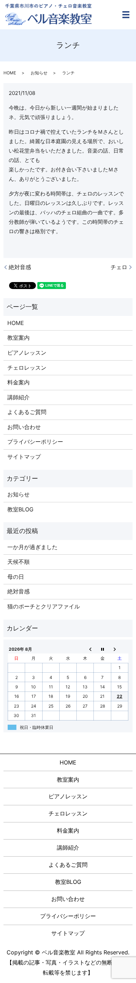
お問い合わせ (24, 426)
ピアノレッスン (26, 352)
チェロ (119, 267)
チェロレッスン (26, 367)
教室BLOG (20, 509)
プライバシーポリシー (35, 441)
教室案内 (18, 337)
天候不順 (18, 561)
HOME (9, 72)
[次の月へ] (119, 648)
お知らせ (39, 72)
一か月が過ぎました (32, 547)
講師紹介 (18, 397)
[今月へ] (102, 648)
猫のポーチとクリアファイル (43, 606)
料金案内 (18, 382)
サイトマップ (24, 456)
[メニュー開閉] (125, 14)
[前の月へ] (85, 648)
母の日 (15, 576)
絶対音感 (20, 267)
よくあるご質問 (26, 411)
